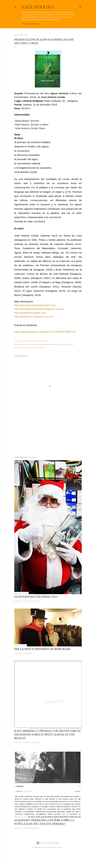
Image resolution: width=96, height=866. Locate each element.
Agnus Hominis (26, 344)
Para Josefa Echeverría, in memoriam (42, 649)
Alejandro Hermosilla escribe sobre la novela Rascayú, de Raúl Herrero (44, 822)
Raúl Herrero (37, 7)
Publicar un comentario (31, 601)
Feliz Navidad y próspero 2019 (36, 596)
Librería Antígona (20, 347)
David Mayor (54, 344)
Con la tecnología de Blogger (50, 843)
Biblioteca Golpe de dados (41, 344)
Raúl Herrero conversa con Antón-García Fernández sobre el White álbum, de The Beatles (47, 734)
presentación (31, 347)
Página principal (30, 24)
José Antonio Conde (66, 344)
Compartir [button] (18, 341)
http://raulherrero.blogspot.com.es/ (33, 316)
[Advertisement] (48, 434)
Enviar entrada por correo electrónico (35, 341)
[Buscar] (80, 6)
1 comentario (27, 653)
